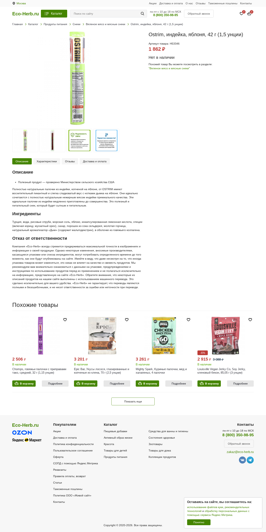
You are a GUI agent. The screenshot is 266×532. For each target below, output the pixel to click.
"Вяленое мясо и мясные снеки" (169, 68)
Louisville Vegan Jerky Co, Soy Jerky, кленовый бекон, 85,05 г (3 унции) (221, 370)
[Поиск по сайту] (143, 14)
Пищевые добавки (115, 431)
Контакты (246, 3)
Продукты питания (115, 456)
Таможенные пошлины (222, 3)
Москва (21, 3)
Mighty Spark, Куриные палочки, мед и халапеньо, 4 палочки (161, 370)
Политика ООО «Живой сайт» (72, 495)
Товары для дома (160, 450)
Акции (153, 3)
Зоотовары (155, 444)
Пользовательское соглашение (73, 450)
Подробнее (55, 383)
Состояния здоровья (162, 437)
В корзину (27, 383)
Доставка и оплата (171, 3)
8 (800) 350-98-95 (165, 15)
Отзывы (200, 3)
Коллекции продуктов (162, 456)
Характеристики (47, 161)
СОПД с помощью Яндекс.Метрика (75, 463)
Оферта (58, 456)
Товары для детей (115, 450)
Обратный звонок (199, 13)
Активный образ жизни (118, 437)
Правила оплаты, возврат (69, 476)
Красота (109, 444)
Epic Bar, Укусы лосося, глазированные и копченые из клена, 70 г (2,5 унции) (101, 370)
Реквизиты (59, 469)
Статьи (57, 482)
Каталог (56, 13)
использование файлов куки (205, 507)
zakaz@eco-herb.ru (240, 452)
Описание (22, 161)
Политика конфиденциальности (73, 444)
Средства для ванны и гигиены (168, 431)
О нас (189, 3)
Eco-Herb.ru (25, 13)
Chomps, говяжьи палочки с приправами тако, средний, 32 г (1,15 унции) (39, 370)
